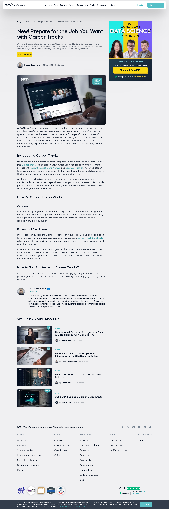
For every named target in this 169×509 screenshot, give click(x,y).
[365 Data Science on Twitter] (128, 427)
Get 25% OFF (130, 69)
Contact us (115, 441)
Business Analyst (74, 168)
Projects (72, 5)
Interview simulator (89, 445)
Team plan (143, 441)
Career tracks (61, 445)
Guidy (57, 455)
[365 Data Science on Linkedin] (139, 427)
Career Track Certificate (90, 238)
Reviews (21, 445)
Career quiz (86, 450)
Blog (19, 22)
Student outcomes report (30, 455)
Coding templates (89, 475)
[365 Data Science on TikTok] (150, 427)
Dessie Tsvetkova (37, 289)
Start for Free (24, 55)
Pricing (112, 5)
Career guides (87, 455)
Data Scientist (38, 168)
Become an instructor (28, 465)
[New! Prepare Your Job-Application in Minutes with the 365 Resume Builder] (61, 356)
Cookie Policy (79, 506)
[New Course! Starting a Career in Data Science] (61, 377)
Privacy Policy (65, 506)
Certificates (60, 450)
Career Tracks (29, 165)
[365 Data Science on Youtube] (133, 427)
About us (21, 441)
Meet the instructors (28, 460)
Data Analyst (53, 168)
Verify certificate (118, 450)
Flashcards (85, 460)
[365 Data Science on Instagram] (144, 427)
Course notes (86, 465)
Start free (155, 5)
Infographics (86, 470)
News (27, 22)
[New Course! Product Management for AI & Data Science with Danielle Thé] (61, 335)
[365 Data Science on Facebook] (122, 427)
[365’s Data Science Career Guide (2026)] (61, 398)
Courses (48, 5)
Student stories (25, 450)
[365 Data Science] (15, 5)
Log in (140, 5)
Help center (116, 445)
